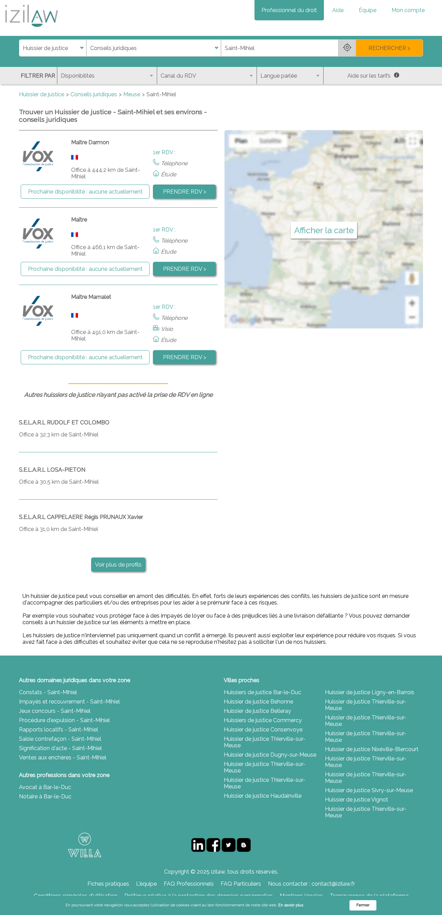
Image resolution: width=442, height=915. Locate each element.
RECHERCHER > (389, 48)
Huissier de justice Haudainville (262, 796)
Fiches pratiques (108, 883)
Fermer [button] (362, 905)
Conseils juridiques (93, 94)
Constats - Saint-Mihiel (48, 692)
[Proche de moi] (347, 48)
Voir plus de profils (118, 564)
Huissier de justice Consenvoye (263, 729)
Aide (338, 10)
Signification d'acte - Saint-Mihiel (60, 748)
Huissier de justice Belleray (257, 711)
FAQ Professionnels (189, 883)
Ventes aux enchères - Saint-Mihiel (62, 757)
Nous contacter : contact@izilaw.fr (311, 883)
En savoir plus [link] (290, 905)
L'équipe (146, 883)
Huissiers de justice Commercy (263, 720)
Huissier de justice (41, 94)
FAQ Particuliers (241, 883)
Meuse (131, 94)
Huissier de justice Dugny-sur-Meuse (270, 754)
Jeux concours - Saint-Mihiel (54, 711)
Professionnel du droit (289, 10)
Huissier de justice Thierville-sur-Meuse (264, 742)
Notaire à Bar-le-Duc (45, 796)
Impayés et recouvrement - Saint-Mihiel (69, 701)
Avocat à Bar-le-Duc (45, 787)
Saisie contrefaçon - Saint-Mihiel (60, 739)
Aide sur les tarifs (369, 75)
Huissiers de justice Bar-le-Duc (262, 692)
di (21, 48)
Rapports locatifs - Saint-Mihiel (58, 729)
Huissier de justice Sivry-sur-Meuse (369, 790)
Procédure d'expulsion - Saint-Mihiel (64, 720)
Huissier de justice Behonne (258, 701)
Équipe (367, 10)
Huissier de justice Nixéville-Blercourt (372, 749)
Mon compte (408, 10)
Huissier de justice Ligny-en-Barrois (369, 692)
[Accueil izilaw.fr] (31, 29)
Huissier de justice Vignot (356, 799)
